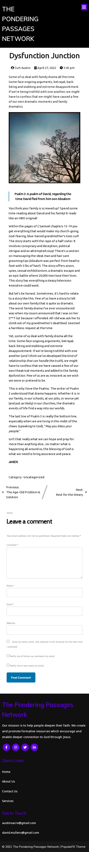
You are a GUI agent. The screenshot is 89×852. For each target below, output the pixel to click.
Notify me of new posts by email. (27, 665)
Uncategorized (33, 477)
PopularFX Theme (73, 847)
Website (11, 623)
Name (10, 585)
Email (10, 604)
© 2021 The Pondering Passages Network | (31, 847)
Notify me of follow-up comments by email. (32, 656)
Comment (12, 545)
